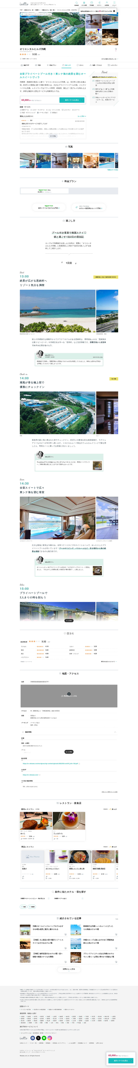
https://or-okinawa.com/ (30, 775)
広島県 (67, 1020)
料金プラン (53, 65)
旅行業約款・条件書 (38, 1033)
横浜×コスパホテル (69, 1009)
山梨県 (114, 1016)
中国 (73, 1022)
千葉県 (87, 1016)
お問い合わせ (99, 1043)
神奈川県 (107, 1016)
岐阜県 (35, 1018)
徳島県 (29, 1020)
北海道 (22, 1016)
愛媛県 (42, 1020)
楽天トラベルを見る (72, 100)
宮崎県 (112, 1020)
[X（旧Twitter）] (38, 1038)
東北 (57, 1022)
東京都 (100, 1016)
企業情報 (41, 1043)
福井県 (67, 1018)
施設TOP (26, 65)
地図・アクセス (97, 65)
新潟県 (42, 1018)
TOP (21, 10)
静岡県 (22, 1018)
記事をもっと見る (69, 969)
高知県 (35, 1020)
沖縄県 (30, 1022)
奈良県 (100, 1018)
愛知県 (29, 1018)
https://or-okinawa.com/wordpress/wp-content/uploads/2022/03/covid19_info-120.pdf (50, 763)
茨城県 (80, 1016)
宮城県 (48, 1016)
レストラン (114, 65)
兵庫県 (114, 1018)
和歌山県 (107, 1018)
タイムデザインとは (26, 1033)
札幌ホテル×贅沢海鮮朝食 (55, 1009)
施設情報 (28, 732)
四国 (68, 1022)
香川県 (22, 1020)
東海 (62, 1022)
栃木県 (67, 1016)
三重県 (74, 1018)
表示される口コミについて (108, 661)
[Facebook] (32, 1038)
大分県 (93, 1020)
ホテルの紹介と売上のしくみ (109, 59)
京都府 (87, 1018)
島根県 (61, 1020)
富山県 (55, 1018)
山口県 (74, 1020)
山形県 (55, 1016)
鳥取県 (55, 1020)
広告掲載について (82, 1043)
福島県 (61, 1016)
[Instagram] (49, 1038)
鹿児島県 (23, 1022)
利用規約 (48, 1043)
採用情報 (91, 1043)
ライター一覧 (33, 1043)
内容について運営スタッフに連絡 (109, 792)
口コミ (82, 65)
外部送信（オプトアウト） (59, 1043)
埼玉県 (93, 1016)
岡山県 (48, 1020)
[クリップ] (65, 934)
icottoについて (23, 1043)
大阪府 (93, 1018)
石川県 (61, 1018)
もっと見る (81, 116)
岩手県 (35, 1016)
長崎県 (100, 1020)
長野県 (48, 1018)
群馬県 (74, 1016)
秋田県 (42, 1016)
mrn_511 (48, 355)
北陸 (85, 1022)
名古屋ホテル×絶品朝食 (40, 1009)
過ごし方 (68, 65)
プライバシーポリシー (51, 1033)
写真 (39, 65)
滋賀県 (80, 1018)
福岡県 (80, 1020)
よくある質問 (72, 1043)
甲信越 (79, 1022)
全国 (36, 1022)
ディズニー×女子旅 (26, 1009)
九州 (52, 1022)
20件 (39, 54)
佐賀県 (87, 1020)
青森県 (29, 1016)
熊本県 (106, 1020)
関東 (41, 1022)
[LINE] (44, 1038)
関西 (47, 1022)
